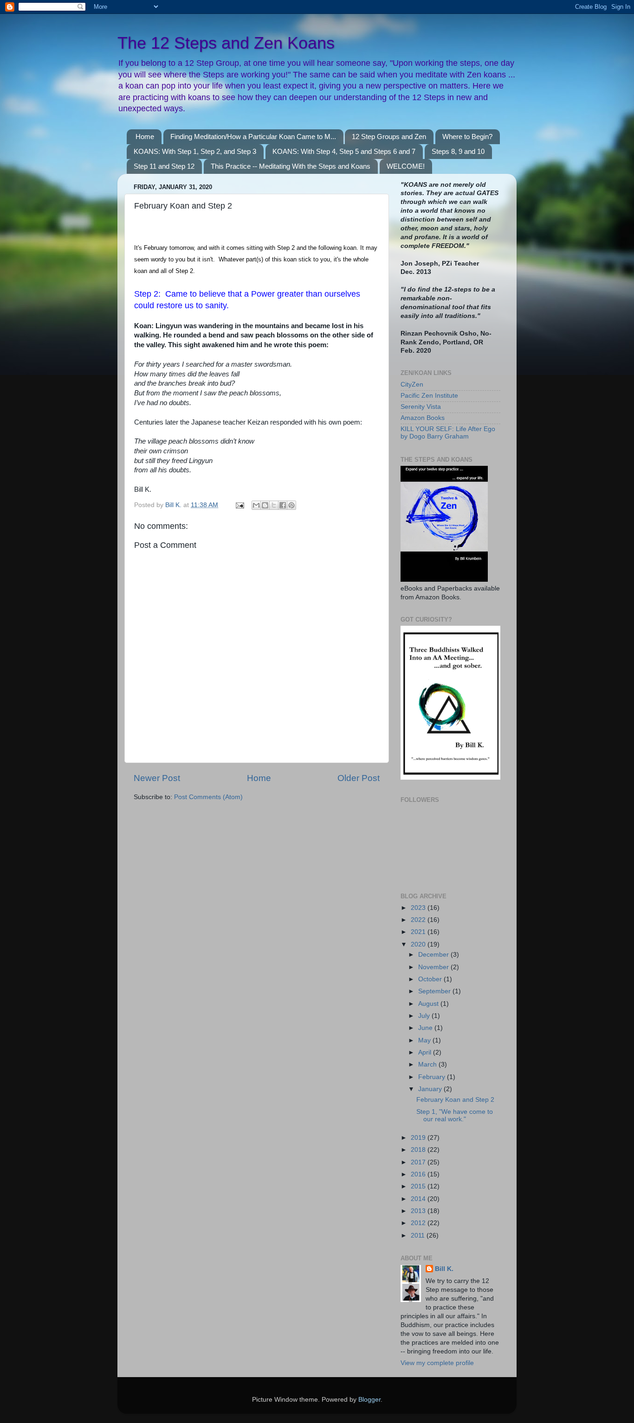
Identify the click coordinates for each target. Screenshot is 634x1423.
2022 (419, 919)
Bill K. (444, 1268)
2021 (419, 931)
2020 (419, 944)
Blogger (369, 1399)
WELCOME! (406, 166)
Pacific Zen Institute (429, 395)
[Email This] (256, 505)
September (435, 991)
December (434, 954)
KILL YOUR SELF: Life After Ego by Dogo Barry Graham (448, 433)
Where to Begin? (467, 136)
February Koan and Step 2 (455, 1099)
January (431, 1089)
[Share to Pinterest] (291, 505)
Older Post (358, 778)
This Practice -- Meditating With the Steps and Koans (290, 166)
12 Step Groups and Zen (389, 136)
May (425, 1040)
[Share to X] (273, 505)
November (434, 967)
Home (145, 136)
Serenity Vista (421, 406)
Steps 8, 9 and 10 (458, 151)
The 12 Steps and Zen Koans (226, 42)
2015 (419, 1186)
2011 (419, 1235)
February (432, 1077)
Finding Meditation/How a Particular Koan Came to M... (253, 136)
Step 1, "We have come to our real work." (454, 1115)
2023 (419, 907)
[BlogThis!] (265, 505)
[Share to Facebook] (282, 505)
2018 (419, 1149)
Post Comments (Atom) (208, 797)
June (426, 1027)
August (429, 1003)
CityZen (412, 384)
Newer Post (157, 778)
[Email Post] (239, 505)
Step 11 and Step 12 (164, 166)
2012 (419, 1223)
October (431, 979)
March (428, 1064)
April (425, 1052)
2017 (419, 1162)
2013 (419, 1210)
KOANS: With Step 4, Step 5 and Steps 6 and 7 (343, 151)
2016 (419, 1174)
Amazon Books (423, 417)
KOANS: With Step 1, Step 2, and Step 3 (195, 151)
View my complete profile (437, 1362)
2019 (419, 1137)
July (425, 1015)
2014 (419, 1198)
